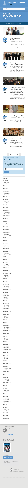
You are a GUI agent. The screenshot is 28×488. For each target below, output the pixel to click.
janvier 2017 (6, 361)
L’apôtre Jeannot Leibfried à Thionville (16, 63)
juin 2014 (6, 410)
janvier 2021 (6, 286)
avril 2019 (6, 319)
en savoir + (10, 434)
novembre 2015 (7, 384)
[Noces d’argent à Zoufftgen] (14, 31)
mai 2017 (6, 355)
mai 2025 (6, 204)
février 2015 (6, 398)
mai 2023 (6, 242)
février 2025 (6, 209)
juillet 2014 (6, 409)
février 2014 (6, 417)
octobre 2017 (6, 347)
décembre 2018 (7, 325)
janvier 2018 (6, 343)
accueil (5, 482)
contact (20, 482)
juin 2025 (6, 202)
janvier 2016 (6, 380)
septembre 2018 (7, 330)
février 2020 (6, 303)
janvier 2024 (6, 229)
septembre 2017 (7, 349)
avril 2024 (6, 224)
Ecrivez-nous (16, 469)
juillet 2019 (6, 314)
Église (17, 482)
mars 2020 (6, 302)
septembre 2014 (7, 406)
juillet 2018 (6, 333)
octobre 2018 (6, 328)
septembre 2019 (7, 311)
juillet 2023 (6, 239)
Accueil (4, 23)
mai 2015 (6, 393)
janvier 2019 (6, 324)
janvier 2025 (6, 210)
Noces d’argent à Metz (17, 116)
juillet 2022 (6, 257)
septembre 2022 (7, 254)
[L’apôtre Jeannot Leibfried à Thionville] (14, 56)
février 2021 (6, 284)
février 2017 (6, 360)
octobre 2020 (6, 291)
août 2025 (6, 199)
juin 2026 (6, 183)
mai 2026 (6, 185)
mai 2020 (6, 298)
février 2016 (6, 379)
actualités (8, 23)
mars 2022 (6, 264)
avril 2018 (6, 338)
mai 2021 (6, 280)
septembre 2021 (7, 273)
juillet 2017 (6, 352)
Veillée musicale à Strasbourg (15, 139)
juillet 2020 (6, 295)
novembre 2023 (7, 232)
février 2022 (6, 265)
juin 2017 (6, 354)
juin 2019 (6, 316)
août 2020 (6, 294)
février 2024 (6, 228)
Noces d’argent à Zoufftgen (15, 39)
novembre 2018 (7, 327)
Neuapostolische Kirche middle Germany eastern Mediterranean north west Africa (11, 461)
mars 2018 (6, 339)
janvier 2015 (6, 399)
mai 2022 (6, 261)
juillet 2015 (6, 390)
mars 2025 (6, 207)
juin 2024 (6, 221)
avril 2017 (6, 357)
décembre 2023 (7, 231)
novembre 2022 (7, 251)
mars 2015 (6, 396)
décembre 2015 (7, 382)
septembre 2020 (7, 292)
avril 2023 (6, 243)
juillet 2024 (6, 220)
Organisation (11, 482)
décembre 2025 (7, 193)
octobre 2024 (6, 215)
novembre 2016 (7, 365)
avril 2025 (6, 205)
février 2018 (6, 341)
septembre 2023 (7, 235)
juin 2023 (6, 240)
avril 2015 (6, 395)
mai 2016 (6, 374)
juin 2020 (6, 297)
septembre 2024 (7, 216)
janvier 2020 (6, 305)
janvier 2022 (6, 267)
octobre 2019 (6, 309)
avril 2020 (6, 300)
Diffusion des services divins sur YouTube (12, 429)
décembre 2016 (7, 363)
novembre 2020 (7, 289)
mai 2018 (6, 336)
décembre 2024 (7, 212)
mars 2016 (6, 377)
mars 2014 (6, 415)
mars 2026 (6, 188)
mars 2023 (6, 245)
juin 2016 (6, 372)
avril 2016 (6, 376)
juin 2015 (6, 391)
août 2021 (6, 275)
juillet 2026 (6, 182)
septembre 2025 (7, 198)
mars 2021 (6, 283)
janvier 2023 (6, 248)
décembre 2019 (7, 306)
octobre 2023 (6, 234)
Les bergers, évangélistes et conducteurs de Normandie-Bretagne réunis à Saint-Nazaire (17, 90)
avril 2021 (6, 281)
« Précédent (8, 154)
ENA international (8, 457)
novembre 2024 (7, 213)
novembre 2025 (7, 194)
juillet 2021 (6, 276)
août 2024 (6, 218)
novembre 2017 (7, 346)
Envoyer (7, 171)
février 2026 (6, 190)
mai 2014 (6, 412)
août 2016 (6, 369)
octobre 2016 (6, 366)
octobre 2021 (6, 272)
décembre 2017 (7, 344)
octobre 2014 (6, 404)
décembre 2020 (7, 287)
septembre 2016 (7, 368)
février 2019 (6, 322)
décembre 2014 (7, 401)
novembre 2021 (7, 270)
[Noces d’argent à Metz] (14, 109)
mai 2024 (6, 223)
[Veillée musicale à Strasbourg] (14, 132)
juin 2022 (6, 259)
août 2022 (6, 256)
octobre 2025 (6, 196)
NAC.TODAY (6, 465)
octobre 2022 (6, 253)
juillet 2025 (6, 201)
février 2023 (6, 246)
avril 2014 (6, 413)
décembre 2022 (7, 250)
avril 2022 (6, 262)
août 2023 (6, 237)
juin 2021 (6, 278)
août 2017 (6, 350)
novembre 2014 (7, 402)
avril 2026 (6, 187)
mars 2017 (6, 358)
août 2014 (6, 407)
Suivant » (20, 154)
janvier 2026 (6, 191)
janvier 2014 (6, 418)
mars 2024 (6, 226)
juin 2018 (6, 335)
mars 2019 (6, 320)
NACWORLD (7, 455)
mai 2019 (6, 317)
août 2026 (6, 180)
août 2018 (6, 332)
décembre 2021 (7, 268)
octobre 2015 (6, 385)
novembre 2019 (7, 308)
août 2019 (6, 313)
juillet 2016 (6, 371)
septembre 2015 (7, 387)
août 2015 (6, 388)
